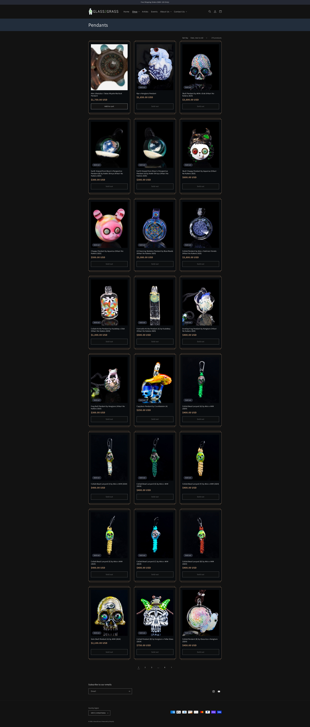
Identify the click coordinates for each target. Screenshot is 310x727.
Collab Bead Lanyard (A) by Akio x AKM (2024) (198, 407)
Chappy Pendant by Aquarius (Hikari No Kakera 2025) (107, 252)
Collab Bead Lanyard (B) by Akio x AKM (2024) (198, 562)
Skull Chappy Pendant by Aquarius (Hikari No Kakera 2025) (199, 172)
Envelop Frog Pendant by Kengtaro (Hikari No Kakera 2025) (199, 329)
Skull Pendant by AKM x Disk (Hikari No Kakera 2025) (198, 94)
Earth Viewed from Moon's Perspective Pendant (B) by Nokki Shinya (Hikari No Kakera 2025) (107, 173)
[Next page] (171, 667)
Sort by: (185, 38)
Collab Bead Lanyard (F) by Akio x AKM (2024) (200, 484)
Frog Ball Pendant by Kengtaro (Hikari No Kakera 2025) (108, 407)
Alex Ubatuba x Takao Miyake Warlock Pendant (106, 94)
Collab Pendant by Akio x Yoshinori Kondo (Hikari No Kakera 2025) (199, 252)
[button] (136, 11)
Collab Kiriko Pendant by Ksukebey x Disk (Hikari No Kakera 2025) (108, 329)
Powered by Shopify (108, 721)
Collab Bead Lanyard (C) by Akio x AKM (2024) (152, 562)
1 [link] (138, 667)
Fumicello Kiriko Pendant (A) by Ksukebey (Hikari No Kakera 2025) (153, 329)
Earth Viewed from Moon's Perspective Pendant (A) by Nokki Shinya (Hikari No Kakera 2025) (152, 173)
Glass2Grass (97, 721)
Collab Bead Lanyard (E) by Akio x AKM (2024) (106, 562)
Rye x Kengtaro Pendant (146, 93)
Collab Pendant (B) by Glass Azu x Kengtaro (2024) (200, 640)
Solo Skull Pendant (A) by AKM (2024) (106, 639)
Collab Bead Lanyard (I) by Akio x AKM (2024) (109, 484)
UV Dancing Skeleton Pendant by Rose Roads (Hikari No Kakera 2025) (155, 252)
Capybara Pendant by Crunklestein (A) (152, 406)
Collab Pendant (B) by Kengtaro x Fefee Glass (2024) (155, 640)
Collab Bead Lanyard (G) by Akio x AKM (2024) (152, 485)
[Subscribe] (129, 691)
